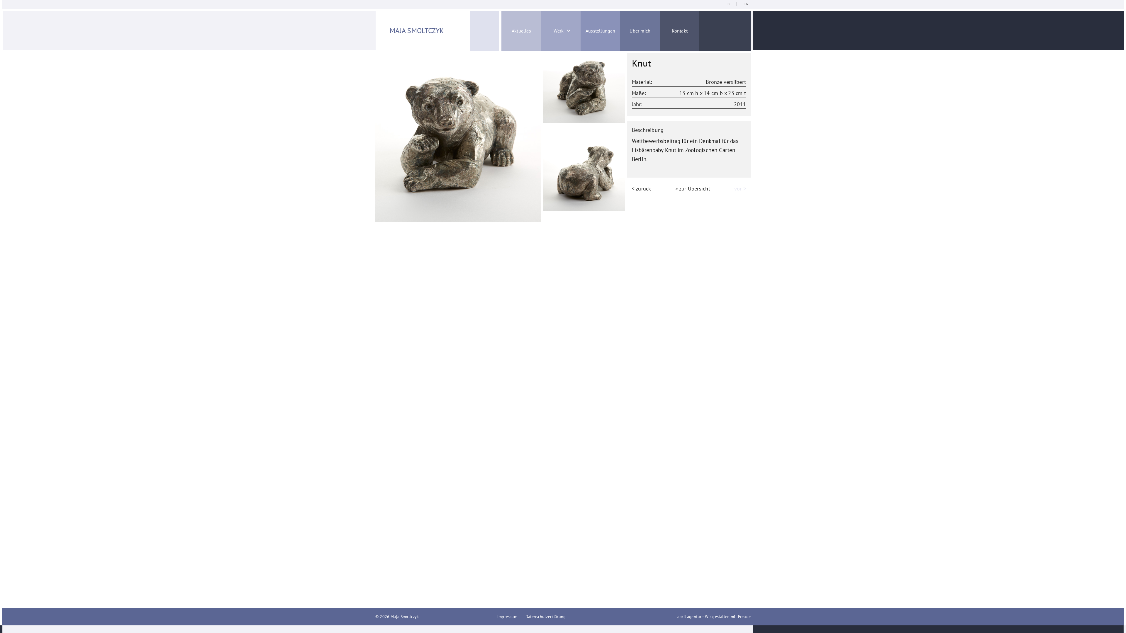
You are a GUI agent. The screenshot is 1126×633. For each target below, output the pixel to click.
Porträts (541, 57)
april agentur (689, 616)
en (746, 4)
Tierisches (541, 105)
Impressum (507, 616)
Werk (559, 31)
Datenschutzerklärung (545, 616)
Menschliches (541, 89)
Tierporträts (541, 73)
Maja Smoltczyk (417, 30)
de (729, 4)
